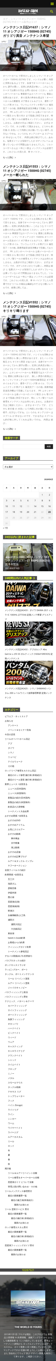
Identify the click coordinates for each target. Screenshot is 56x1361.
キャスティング (15, 1046)
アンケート (13, 725)
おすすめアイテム (16, 824)
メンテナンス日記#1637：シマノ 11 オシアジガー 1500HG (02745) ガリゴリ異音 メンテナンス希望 (27, 31)
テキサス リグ (14, 1091)
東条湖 (11, 933)
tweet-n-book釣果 (16, 937)
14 (35, 506)
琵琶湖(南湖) (14, 906)
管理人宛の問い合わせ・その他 (22, 1186)
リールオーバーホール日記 (17, 738)
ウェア (11, 1041)
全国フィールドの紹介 (15, 870)
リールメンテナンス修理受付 (18, 1191)
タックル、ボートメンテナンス (19, 974)
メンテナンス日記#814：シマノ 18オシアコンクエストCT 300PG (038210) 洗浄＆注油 (27, 560)
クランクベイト (15, 1055)
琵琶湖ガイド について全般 (21, 1182)
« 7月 (5, 527)
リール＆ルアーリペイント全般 (22, 1173)
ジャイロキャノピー (17, 987)
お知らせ (9, 720)
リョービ (12, 757)
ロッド (11, 1145)
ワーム (11, 1123)
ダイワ (11, 748)
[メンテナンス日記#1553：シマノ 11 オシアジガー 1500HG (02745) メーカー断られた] (28, 194)
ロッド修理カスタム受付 (16, 1227)
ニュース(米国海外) (17, 793)
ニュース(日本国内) (17, 788)
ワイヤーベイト (15, 1127)
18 (14, 511)
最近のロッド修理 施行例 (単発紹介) (25, 775)
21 (35, 511)
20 (28, 511)
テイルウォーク (15, 761)
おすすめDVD (14, 820)
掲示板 (8, 1168)
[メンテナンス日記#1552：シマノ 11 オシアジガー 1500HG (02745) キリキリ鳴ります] (28, 330)
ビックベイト (14, 1032)
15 (42, 506)
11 (14, 506)
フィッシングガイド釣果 (19, 946)
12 (21, 506)
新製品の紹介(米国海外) (19, 802)
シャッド (12, 1060)
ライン (11, 1114)
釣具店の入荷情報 (16, 806)
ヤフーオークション (17, 865)
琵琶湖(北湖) (14, 901)
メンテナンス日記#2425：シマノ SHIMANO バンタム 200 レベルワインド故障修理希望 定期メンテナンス (28, 693)
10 (6, 506)
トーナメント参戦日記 (18, 951)
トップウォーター (16, 1096)
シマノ (3, 41)
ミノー (11, 1073)
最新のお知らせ (21, 1204)
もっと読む (8, 157)
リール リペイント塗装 (18, 978)
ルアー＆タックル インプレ (21, 861)
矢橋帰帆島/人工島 (16, 915)
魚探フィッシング (16, 1019)
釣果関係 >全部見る (14, 874)
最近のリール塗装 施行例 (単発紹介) (25, 779)
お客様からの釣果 (16, 942)
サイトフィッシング (17, 1010)
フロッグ (12, 1069)
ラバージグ (13, 1132)
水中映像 (15, 842)
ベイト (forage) (15, 1105)
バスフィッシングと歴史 (16, 996)
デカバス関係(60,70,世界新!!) (18, 956)
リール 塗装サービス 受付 (17, 1209)
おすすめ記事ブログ (17, 856)
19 (21, 511)
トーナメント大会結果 (18, 811)
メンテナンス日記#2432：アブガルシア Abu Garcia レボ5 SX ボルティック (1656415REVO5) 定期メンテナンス (29, 654)
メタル (11, 1078)
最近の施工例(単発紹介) (22, 1200)
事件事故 (15, 838)
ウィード (12, 1037)
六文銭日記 (16, 928)
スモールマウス (15, 1082)
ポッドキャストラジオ (15, 965)
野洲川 (11, 910)
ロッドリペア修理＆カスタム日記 (20, 770)
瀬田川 (11, 919)
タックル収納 (14, 1087)
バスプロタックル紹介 (15, 960)
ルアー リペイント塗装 (18, 983)
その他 (11, 766)
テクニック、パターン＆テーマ (19, 1001)
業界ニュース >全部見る (16, 784)
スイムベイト (14, 1064)
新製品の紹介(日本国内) (19, 797)
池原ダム (12, 883)
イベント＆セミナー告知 (19, 729)
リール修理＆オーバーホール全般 (23, 1177)
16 (49, 506)
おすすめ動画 (14, 833)
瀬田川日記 (16, 924)
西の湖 (11, 897)
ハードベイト (14, 1028)
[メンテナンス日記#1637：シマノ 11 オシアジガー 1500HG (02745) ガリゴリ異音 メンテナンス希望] (28, 55)
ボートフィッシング (17, 1014)
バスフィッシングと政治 (16, 992)
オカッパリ (13, 1023)
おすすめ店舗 (14, 852)
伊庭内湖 (12, 892)
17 (6, 511)
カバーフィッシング (17, 1005)
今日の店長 (10, 734)
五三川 (11, 879)
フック (11, 1100)
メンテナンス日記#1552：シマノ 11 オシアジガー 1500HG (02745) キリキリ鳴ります (27, 307)
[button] (52, 12)
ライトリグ (13, 1109)
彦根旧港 (12, 888)
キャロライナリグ (16, 1050)
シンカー (12, 1118)
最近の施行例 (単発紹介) (22, 1218)
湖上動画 (15, 847)
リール (11, 1141)
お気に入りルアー (16, 829)
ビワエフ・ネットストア (16, 716)
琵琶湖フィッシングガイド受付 (19, 1245)
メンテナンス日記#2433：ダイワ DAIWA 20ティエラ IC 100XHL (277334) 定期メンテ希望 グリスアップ (29, 615)
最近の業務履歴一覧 (17, 1195)
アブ (10, 743)
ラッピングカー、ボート (16, 969)
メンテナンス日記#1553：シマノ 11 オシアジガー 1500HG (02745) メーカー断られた (27, 171)
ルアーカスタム (15, 1136)
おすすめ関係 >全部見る (16, 815)
